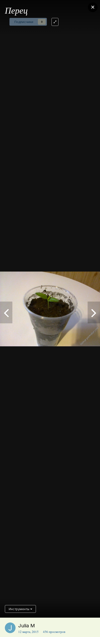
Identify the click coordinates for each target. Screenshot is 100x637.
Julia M (26, 626)
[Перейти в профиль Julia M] (10, 627)
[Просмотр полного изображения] (54, 22)
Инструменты (19, 609)
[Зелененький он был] (94, 312)
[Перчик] (6, 312)
